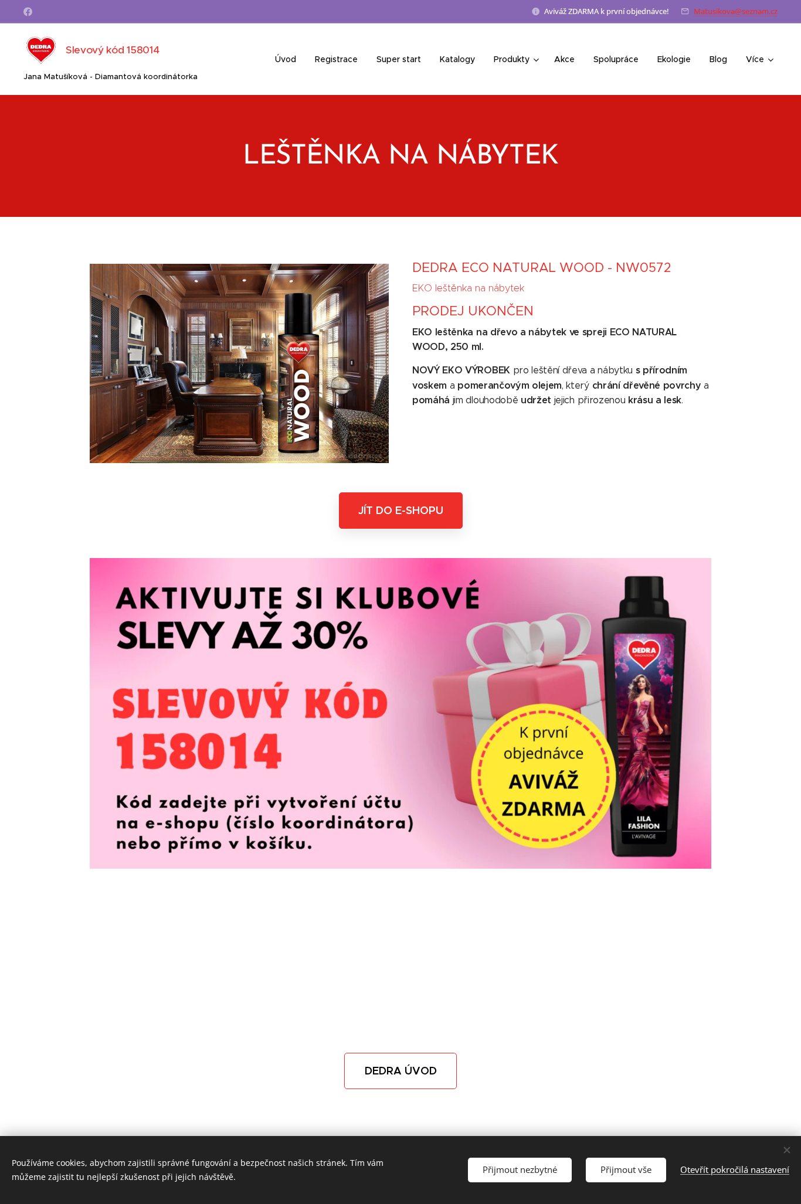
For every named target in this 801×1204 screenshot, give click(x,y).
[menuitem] (289, 59)
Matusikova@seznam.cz (736, 11)
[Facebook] (28, 12)
